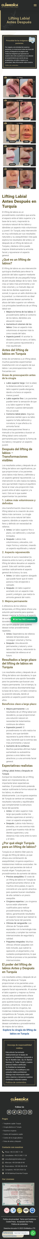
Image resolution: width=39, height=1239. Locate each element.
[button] (35, 5)
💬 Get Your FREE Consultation (24, 619)
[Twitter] (14, 1112)
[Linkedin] (30, 1112)
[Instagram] (25, 1112)
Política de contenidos (16, 1082)
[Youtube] (19, 1112)
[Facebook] (9, 1112)
